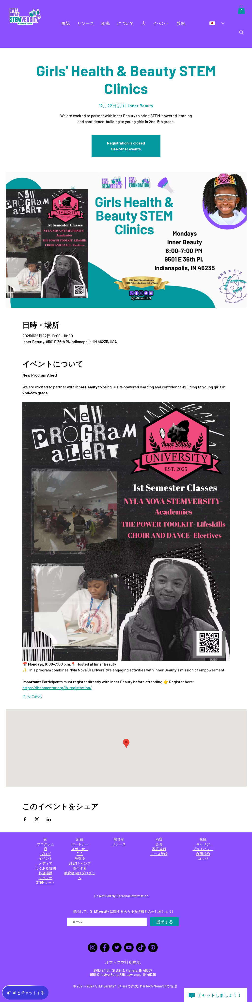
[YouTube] (129, 947)
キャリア (203, 844)
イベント (45, 858)
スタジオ (45, 878)
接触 (203, 839)
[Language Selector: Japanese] (217, 23)
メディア (45, 863)
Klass (123, 986)
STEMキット (45, 882)
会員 (159, 844)
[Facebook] (105, 947)
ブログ (45, 854)
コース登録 (159, 854)
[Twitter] (117, 947)
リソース (119, 844)
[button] (66, 23)
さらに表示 (32, 696)
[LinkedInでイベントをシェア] (49, 819)
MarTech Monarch (153, 986)
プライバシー (203, 849)
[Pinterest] (153, 947)
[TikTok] (141, 947)
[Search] (241, 32)
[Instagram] (92, 947)
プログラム (45, 844)
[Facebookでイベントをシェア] (24, 819)
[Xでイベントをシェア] (36, 819)
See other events (126, 148)
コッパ (203, 858)
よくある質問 (45, 868)
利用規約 (203, 854)
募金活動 (45, 873)
